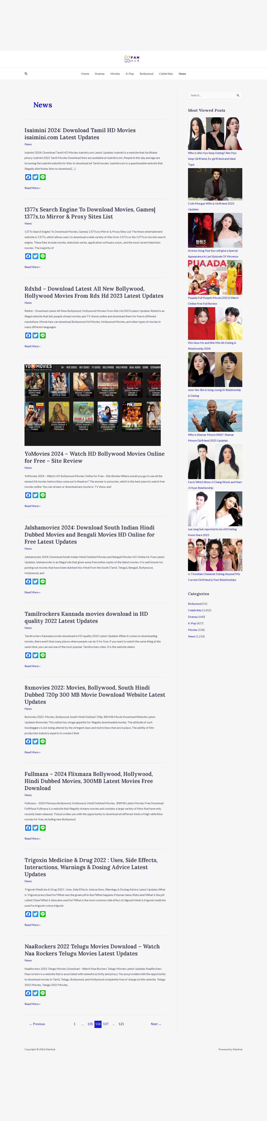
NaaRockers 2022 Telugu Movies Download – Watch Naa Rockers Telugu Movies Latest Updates (92, 950)
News (182, 73)
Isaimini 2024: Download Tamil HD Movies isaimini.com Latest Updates (80, 134)
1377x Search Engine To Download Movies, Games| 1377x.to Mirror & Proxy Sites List (90, 213)
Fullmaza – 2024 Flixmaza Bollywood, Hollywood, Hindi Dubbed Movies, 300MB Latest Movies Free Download (89, 781)
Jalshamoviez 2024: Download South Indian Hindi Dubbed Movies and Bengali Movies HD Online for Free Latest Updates (90, 534)
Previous (37, 1024)
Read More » (33, 187)
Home (85, 73)
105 (90, 1024)
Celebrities (166, 73)
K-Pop (130, 73)
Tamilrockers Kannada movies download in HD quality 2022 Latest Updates (86, 617)
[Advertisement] (109, 25)
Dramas (100, 73)
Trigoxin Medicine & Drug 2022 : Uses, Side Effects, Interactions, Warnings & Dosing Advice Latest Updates (91, 867)
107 (105, 1024)
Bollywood (146, 73)
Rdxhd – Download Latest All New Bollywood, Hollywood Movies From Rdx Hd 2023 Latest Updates (94, 292)
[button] (26, 73)
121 (121, 1024)
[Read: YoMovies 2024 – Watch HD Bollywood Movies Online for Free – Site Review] (93, 404)
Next (156, 1024)
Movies (115, 73)
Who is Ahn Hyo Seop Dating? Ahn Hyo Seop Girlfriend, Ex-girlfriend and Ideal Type (212, 158)
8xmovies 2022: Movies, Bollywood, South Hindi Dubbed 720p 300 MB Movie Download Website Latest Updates (95, 694)
